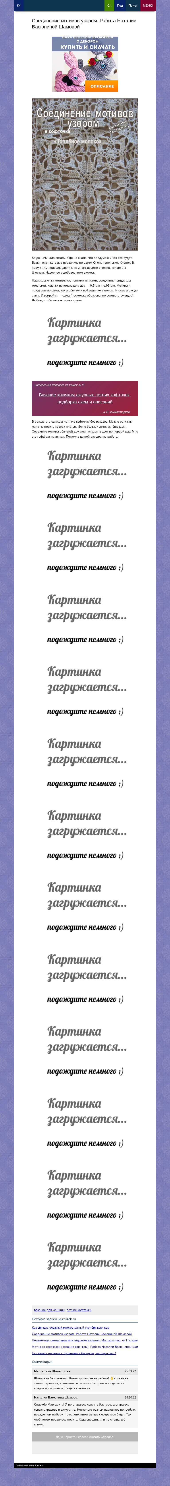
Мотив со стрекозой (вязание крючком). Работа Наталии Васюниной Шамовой (89, 1346)
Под (120, 5)
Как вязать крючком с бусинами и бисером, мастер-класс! (74, 1353)
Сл (109, 5)
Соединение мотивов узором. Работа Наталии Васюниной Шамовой (82, 1334)
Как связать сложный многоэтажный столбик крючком (71, 1327)
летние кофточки (79, 1310)
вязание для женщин (49, 1310)
